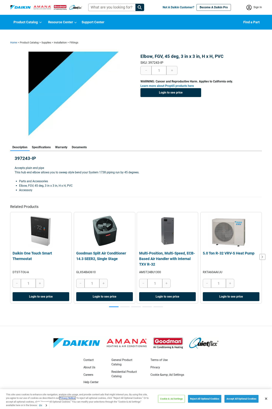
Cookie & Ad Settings (171, 398)
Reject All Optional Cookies (204, 398)
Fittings (74, 42)
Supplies (46, 42)
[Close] (266, 399)
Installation (60, 42)
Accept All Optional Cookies (241, 398)
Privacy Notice (67, 398)
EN (40, 405)
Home (13, 42)
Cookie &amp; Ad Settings (167, 374)
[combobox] (43, 405)
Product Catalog (29, 42)
